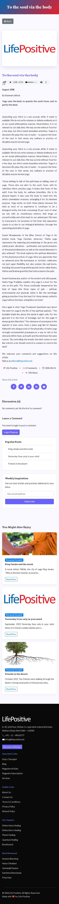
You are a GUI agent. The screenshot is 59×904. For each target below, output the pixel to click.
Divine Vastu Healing (11, 825)
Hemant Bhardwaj (10, 859)
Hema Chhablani (9, 863)
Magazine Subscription (12, 773)
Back (9, 21)
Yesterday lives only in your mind (23, 456)
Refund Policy (8, 811)
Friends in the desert (17, 463)
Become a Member (12, 747)
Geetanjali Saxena (10, 868)
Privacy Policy (8, 806)
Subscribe (29, 501)
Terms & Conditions (11, 802)
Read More (11, 579)
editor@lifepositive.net (21, 361)
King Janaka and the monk (20, 449)
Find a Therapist (9, 759)
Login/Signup (11, 432)
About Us (6, 792)
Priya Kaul (6, 877)
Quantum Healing (10, 840)
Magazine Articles (10, 768)
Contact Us (7, 797)
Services (6, 778)
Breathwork (7, 844)
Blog (4, 764)
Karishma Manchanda (11, 873)
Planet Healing (8, 835)
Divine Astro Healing (11, 830)
